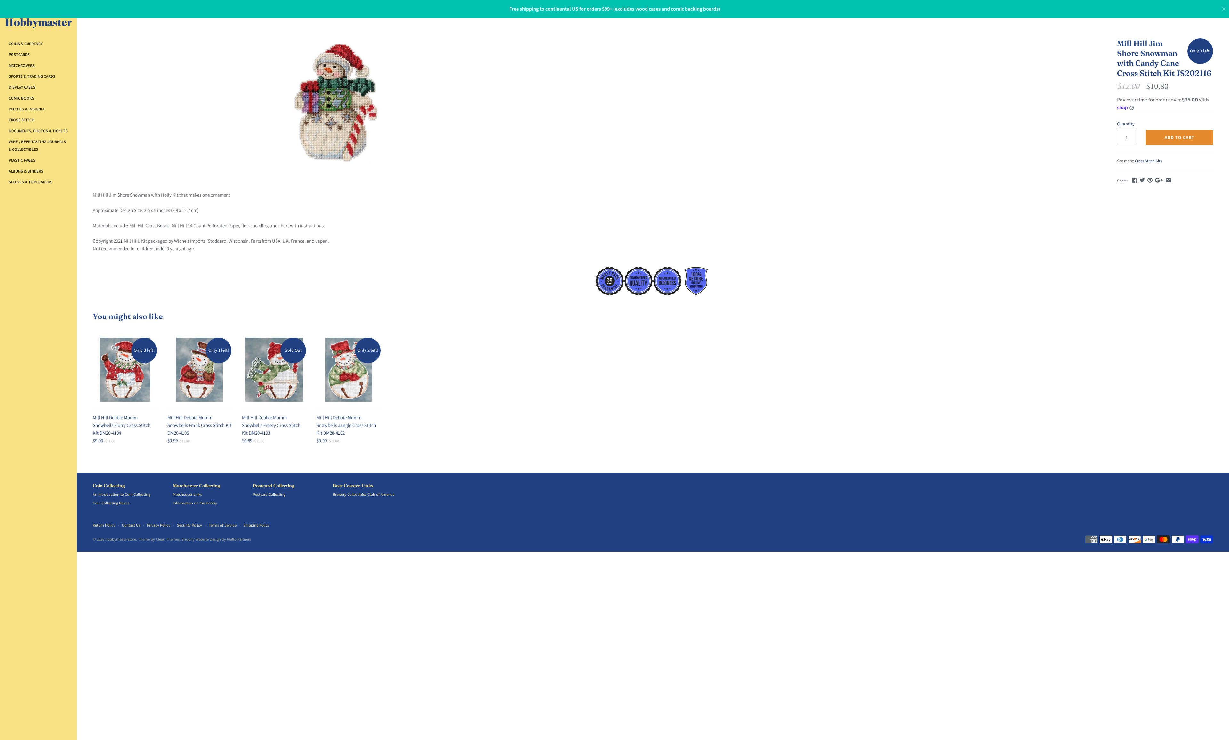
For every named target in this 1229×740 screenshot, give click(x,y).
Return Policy (104, 525)
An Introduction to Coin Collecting (121, 494)
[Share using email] (1168, 180)
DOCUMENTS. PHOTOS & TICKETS (38, 130)
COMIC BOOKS (21, 98)
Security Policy (189, 525)
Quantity (1126, 124)
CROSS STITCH (21, 120)
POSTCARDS (19, 54)
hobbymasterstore (120, 539)
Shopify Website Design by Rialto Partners (216, 539)
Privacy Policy (158, 525)
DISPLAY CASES (22, 87)
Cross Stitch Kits (1148, 161)
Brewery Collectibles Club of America (363, 494)
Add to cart (1179, 137)
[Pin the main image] (1150, 180)
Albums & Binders (26, 171)
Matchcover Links (187, 494)
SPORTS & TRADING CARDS (32, 76)
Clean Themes (168, 539)
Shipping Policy (256, 525)
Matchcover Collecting (196, 485)
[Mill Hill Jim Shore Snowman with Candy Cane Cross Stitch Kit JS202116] (337, 102)
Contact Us (131, 525)
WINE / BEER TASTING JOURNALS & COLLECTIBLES (37, 145)
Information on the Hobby (195, 503)
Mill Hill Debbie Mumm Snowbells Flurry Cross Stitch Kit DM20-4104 (121, 425)
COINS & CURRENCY (26, 43)
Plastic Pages (22, 160)
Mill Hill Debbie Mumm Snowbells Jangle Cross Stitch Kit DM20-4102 (346, 425)
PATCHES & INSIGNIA (26, 109)
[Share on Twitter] (1142, 180)
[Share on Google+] (1159, 180)
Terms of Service (223, 525)
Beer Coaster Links (353, 485)
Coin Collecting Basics (111, 503)
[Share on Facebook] (1134, 180)
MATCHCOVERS (22, 65)
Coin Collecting (109, 485)
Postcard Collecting (273, 485)
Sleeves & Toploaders (30, 182)
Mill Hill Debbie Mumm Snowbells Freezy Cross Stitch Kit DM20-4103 (271, 425)
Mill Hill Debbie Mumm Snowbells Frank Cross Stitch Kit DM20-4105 (199, 425)
